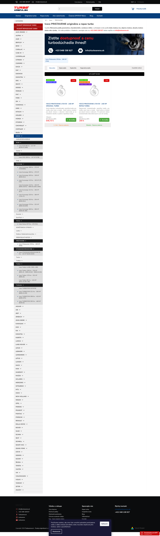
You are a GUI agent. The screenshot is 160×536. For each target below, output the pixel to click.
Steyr (18, 452)
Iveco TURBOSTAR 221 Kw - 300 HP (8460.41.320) (30, 292)
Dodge (18, 87)
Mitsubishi (20, 386)
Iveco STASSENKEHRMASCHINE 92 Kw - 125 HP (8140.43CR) (29, 253)
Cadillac (19, 49)
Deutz (18, 84)
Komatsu (19, 334)
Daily (18, 161)
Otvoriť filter (94, 74)
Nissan (18, 400)
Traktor (18, 264)
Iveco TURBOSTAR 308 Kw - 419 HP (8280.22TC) (30, 297)
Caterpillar (20, 56)
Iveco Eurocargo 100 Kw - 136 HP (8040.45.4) (29, 176)
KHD (17, 327)
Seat (17, 438)
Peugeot (19, 410)
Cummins (19, 63)
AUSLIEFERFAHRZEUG (23, 139)
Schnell (19, 441)
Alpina (18, 36)
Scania (18, 434)
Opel (17, 403)
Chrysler (19, 129)
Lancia (18, 341)
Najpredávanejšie (85, 68)
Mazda (18, 376)
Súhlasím (104, 524)
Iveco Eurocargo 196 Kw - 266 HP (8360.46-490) (29, 210)
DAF (17, 70)
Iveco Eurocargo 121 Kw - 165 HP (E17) (29, 190)
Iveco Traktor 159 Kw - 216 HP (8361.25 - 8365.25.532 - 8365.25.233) (30, 271)
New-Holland (21, 396)
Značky (18, 490)
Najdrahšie (73, 68)
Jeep (17, 313)
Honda (18, 119)
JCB (17, 310)
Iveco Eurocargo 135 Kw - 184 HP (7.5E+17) (29, 195)
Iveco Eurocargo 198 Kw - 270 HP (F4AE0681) (29, 168)
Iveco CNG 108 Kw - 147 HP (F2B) (29, 157)
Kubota (18, 337)
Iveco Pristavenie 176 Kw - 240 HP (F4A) (29, 245)
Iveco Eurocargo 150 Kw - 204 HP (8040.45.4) (29, 200)
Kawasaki (19, 324)
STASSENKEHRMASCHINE (24, 249)
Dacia (18, 67)
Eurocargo (19, 164)
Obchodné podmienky (55, 514)
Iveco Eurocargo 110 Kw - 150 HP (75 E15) (30, 181)
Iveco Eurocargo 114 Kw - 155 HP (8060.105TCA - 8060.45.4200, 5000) (30, 185)
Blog (83, 514)
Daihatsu (19, 77)
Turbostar (19, 285)
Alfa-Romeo (20, 32)
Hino (17, 108)
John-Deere (20, 320)
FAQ (100, 2)
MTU (17, 389)
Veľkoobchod (85, 516)
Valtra (18, 469)
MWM (18, 393)
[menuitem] (18, 15)
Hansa (18, 221)
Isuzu (18, 132)
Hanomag (19, 105)
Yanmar (19, 483)
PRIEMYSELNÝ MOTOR (23, 237)
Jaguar (18, 306)
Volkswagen (21, 476)
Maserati (19, 372)
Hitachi (18, 112)
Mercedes (19, 383)
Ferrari (18, 91)
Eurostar (19, 214)
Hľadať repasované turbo (27, 29)
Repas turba (85, 509)
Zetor (18, 486)
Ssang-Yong (20, 448)
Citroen (19, 60)
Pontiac (19, 414)
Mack (18, 365)
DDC (17, 81)
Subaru (18, 455)
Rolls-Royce (20, 424)
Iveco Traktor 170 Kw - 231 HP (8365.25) (28, 276)
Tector (18, 257)
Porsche (19, 417)
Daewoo (19, 74)
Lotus (18, 358)
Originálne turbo (86, 512)
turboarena (21, 517)
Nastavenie (56, 531)
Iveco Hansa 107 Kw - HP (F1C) (28, 224)
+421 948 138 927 (23, 512)
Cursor (18, 151)
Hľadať (97, 9)
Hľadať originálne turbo (26, 25)
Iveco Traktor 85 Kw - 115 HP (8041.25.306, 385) (27, 281)
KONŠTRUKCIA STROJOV (24, 227)
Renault (19, 421)
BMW (17, 46)
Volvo (18, 479)
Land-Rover (20, 344)
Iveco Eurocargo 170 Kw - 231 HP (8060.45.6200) (29, 205)
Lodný (18, 231)
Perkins (19, 407)
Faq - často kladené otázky (56, 519)
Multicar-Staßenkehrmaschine (25, 234)
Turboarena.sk (22, 514)
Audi (17, 39)
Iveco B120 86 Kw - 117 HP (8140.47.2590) (27, 146)
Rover (18, 428)
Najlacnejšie (62, 68)
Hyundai (19, 122)
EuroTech (19, 217)
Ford (18, 98)
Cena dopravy (78, 2)
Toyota (18, 466)
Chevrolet (20, 126)
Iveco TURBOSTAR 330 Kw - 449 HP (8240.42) (30, 302)
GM (17, 101)
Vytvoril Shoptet (139, 528)
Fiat (17, 94)
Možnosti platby (90, 2)
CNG (17, 154)
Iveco (18, 136)
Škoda (18, 462)
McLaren (19, 379)
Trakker (18, 261)
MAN (17, 369)
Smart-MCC (20, 445)
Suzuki (18, 459)
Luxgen (18, 362)
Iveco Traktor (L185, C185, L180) (28, 267)
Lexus (18, 348)
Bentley (19, 42)
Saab (18, 431)
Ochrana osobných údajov (56, 516)
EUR (132, 2)
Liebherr (19, 351)
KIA (17, 331)
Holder (18, 115)
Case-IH (18, 53)
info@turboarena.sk (24, 509)
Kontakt (84, 519)
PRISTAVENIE (20, 241)
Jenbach (19, 317)
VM (17, 473)
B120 (18, 142)
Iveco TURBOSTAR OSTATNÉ (27, 288)
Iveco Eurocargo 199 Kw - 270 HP (29, 172)
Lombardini (20, 355)
